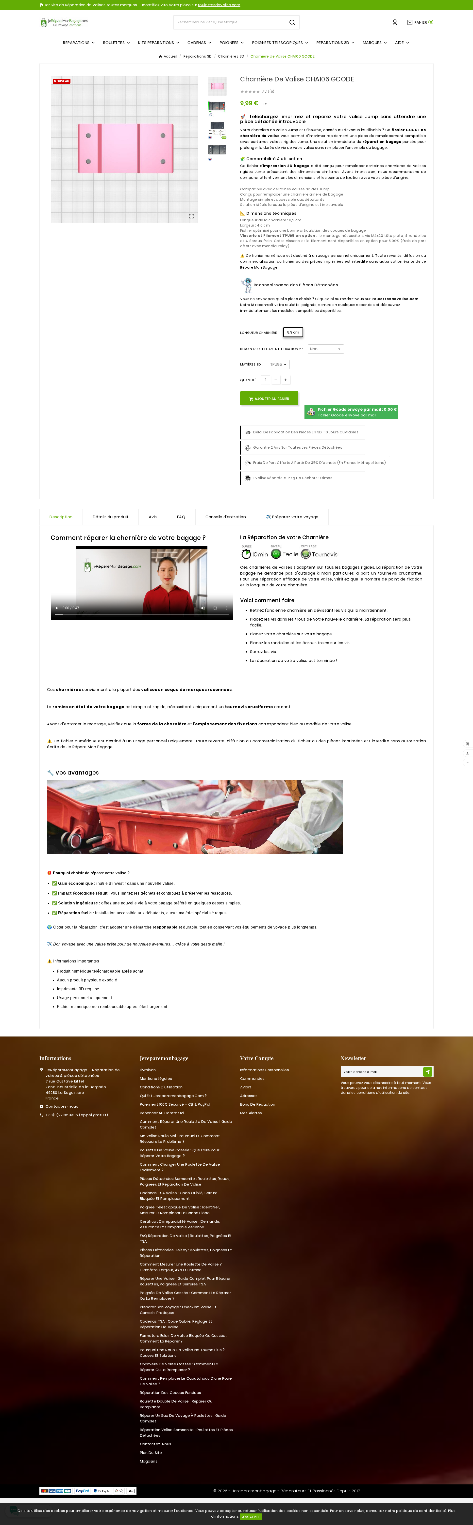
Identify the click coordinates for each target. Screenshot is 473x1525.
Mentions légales (156, 1078)
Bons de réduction (257, 1104)
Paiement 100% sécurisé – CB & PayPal (175, 1104)
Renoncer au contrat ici (162, 1112)
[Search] (292, 22)
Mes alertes (251, 1112)
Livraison (148, 1069)
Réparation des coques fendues (170, 1392)
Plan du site (151, 1452)
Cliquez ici (324, 298)
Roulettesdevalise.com (395, 298)
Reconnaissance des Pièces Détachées (295, 285)
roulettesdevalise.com (219, 4)
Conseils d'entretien (225, 517)
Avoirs (246, 1087)
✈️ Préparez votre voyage (292, 517)
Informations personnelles (264, 1069)
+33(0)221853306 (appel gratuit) (77, 1114)
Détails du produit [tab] (111, 517)
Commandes (252, 1078)
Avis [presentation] (153, 517)
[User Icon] (395, 22)
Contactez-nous (62, 1106)
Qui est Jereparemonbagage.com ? (173, 1095)
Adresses (248, 1095)
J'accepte (251, 1516)
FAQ (181, 517)
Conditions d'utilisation (161, 1087)
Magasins (148, 1461)
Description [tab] (61, 517)
